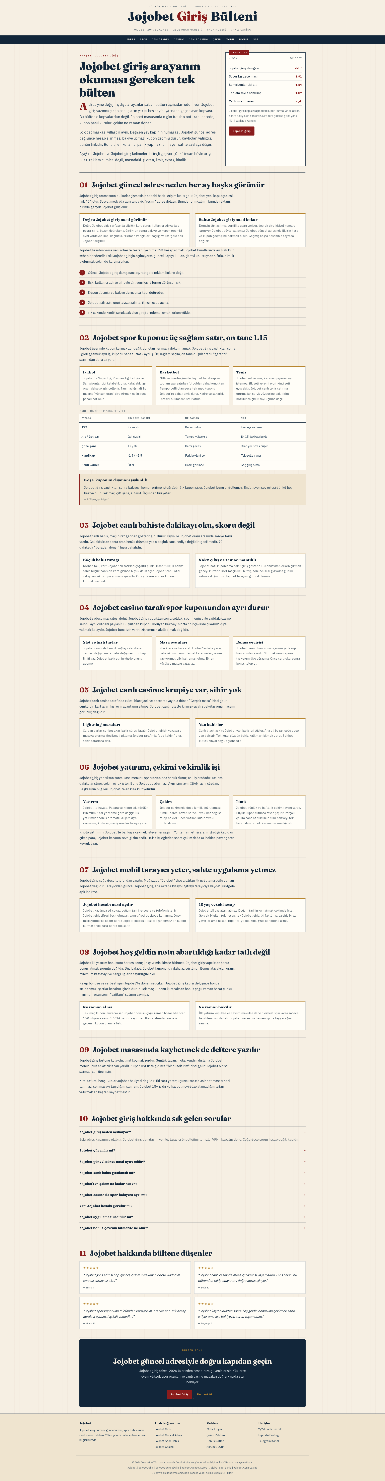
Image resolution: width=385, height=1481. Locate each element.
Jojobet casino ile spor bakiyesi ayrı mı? (113, 1195)
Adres (131, 39)
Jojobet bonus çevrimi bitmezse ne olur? (113, 1228)
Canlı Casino (198, 39)
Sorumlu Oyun (215, 1447)
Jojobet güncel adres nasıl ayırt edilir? (112, 1162)
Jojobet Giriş (179, 1394)
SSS (255, 39)
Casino (179, 39)
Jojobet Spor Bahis (167, 1441)
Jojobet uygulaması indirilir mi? (106, 1217)
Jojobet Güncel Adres (168, 1435)
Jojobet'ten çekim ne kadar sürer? (108, 1184)
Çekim (217, 39)
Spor (143, 39)
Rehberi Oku (205, 1394)
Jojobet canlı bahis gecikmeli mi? (107, 1173)
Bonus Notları (215, 1441)
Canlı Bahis (160, 39)
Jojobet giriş (242, 131)
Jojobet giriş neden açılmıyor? (105, 1132)
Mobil (230, 39)
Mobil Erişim (214, 1429)
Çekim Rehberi (216, 1435)
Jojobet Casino (164, 1447)
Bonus (243, 39)
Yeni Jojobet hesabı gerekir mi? (105, 1206)
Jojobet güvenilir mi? (97, 1150)
